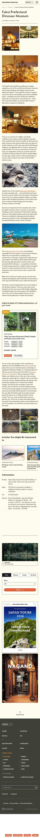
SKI (21, 736)
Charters (15, 575)
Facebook (5, 794)
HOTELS (27, 835)
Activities (6, 756)
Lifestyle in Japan (27, 777)
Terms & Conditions (26, 803)
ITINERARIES (24, 743)
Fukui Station (13, 374)
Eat (4, 763)
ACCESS (4, 748)
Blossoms (6, 766)
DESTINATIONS (7, 743)
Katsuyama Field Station (27, 191)
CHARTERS (17, 835)
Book (8, 355)
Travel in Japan (8, 777)
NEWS (22, 748)
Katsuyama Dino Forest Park (14, 251)
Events (5, 759)
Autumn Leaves (8, 769)
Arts (22, 769)
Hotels (25, 575)
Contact (5, 803)
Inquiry (35, 835)
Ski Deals (33, 575)
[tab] (6, 575)
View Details (18, 355)
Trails (23, 763)
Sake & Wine (25, 766)
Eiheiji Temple (29, 366)
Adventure (25, 759)
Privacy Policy (14, 803)
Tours (6, 575)
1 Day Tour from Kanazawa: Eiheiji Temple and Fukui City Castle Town (20, 337)
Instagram (14, 794)
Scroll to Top (20, 714)
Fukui (20, 341)
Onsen (23, 756)
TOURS (8, 835)
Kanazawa (14, 341)
